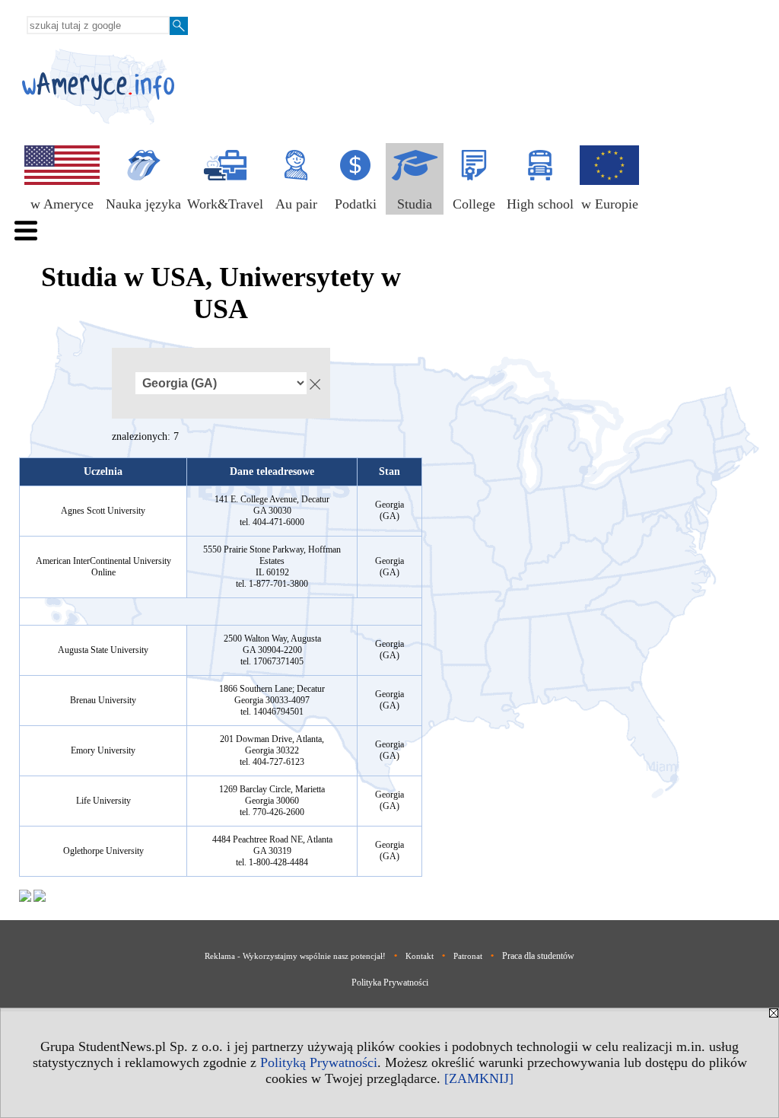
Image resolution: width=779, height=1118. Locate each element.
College (474, 204)
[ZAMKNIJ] (479, 1078)
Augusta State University (103, 650)
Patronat (467, 955)
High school (540, 204)
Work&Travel (225, 204)
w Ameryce (62, 204)
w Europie (609, 204)
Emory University (103, 750)
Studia (414, 204)
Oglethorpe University (103, 851)
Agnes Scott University (103, 510)
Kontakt (419, 955)
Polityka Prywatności (389, 982)
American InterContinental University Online (103, 567)
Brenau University (103, 700)
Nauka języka (143, 204)
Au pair (296, 204)
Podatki (356, 204)
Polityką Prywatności (318, 1062)
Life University (103, 800)
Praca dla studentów (538, 956)
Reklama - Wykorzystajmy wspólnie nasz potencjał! (295, 955)
